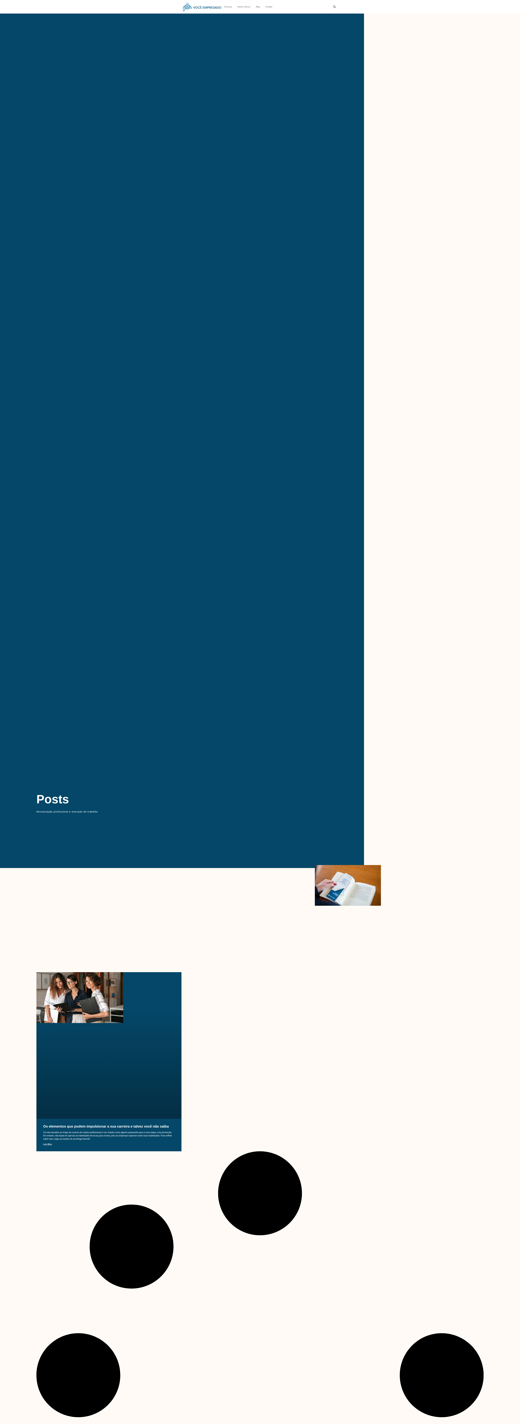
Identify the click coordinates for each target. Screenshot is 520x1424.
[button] (334, 6)
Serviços (228, 7)
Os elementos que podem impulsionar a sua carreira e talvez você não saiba (106, 1126)
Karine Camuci (244, 7)
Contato (268, 7)
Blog (258, 7)
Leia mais (47, 1144)
